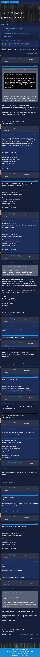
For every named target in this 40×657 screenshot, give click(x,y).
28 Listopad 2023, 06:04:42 (8, 65)
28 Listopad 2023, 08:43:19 (8, 134)
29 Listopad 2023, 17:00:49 (8, 561)
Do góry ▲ (26, 649)
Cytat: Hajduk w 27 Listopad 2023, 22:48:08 (17, 74)
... (15, 49)
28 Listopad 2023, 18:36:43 (8, 325)
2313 (28, 49)
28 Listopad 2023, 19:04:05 (8, 348)
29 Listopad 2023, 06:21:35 (8, 403)
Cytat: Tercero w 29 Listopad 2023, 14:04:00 (16, 592)
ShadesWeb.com (24, 655)
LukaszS (11, 369)
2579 (36, 49)
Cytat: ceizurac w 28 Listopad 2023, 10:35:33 (16, 266)
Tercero (10, 319)
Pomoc (12, 649)
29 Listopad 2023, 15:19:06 (8, 523)
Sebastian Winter (14, 58)
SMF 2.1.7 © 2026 (16, 653)
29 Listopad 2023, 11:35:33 (8, 428)
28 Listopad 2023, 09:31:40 (8, 180)
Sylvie (27, 33)
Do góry (4, 634)
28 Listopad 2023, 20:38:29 (8, 376)
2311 (21, 49)
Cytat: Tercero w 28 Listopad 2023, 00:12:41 (16, 69)
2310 (18, 49)
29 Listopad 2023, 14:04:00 (8, 494)
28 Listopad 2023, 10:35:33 (8, 220)
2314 (31, 49)
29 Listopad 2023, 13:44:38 (8, 468)
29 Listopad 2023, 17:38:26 (8, 588)
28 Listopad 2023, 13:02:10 (8, 262)
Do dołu (4, 49)
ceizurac (11, 128)
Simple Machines (24, 653)
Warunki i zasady (19, 649)
